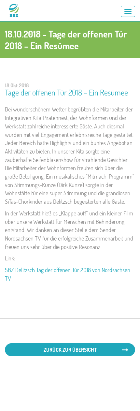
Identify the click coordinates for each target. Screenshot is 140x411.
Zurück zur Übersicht (70, 349)
